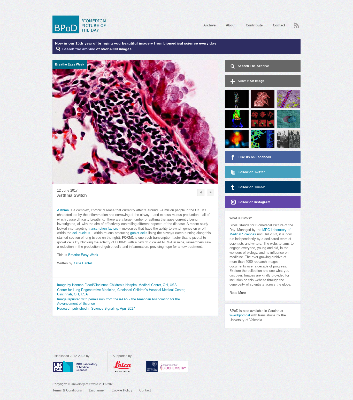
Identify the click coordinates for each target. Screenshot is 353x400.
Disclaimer (97, 390)
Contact (279, 25)
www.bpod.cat (239, 315)
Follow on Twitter (252, 172)
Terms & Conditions (67, 390)
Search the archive (78, 49)
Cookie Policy (122, 390)
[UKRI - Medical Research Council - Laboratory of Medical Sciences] (79, 366)
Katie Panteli (83, 263)
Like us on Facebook (255, 157)
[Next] (210, 192)
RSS (296, 24)
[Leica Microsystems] (127, 366)
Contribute (254, 25)
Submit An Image (251, 81)
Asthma (63, 210)
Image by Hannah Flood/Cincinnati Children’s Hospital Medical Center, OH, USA (117, 285)
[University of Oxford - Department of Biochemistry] (177, 366)
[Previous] (200, 192)
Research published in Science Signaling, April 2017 (96, 308)
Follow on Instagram (255, 202)
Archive (209, 25)
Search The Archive (253, 66)
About (230, 25)
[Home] (81, 24)
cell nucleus (81, 233)
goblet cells (138, 233)
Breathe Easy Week (83, 255)
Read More (237, 293)
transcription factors (103, 228)
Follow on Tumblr (252, 187)
